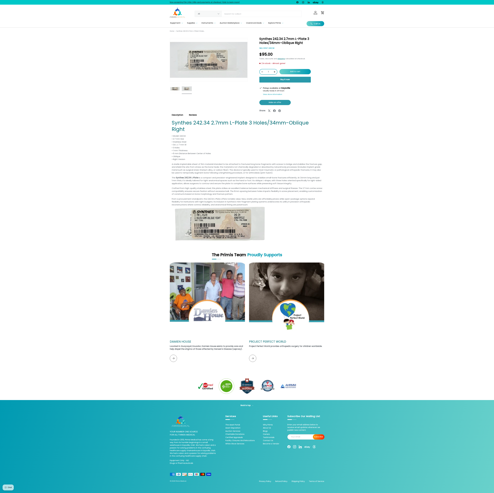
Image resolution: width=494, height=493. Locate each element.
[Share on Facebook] (274, 110)
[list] (208, 60)
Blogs (265, 431)
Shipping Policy (298, 481)
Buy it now (285, 79)
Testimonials (268, 437)
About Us (267, 428)
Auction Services (232, 431)
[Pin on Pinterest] (279, 110)
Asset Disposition (232, 428)
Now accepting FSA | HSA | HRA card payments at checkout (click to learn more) (205, 2)
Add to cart (295, 71)
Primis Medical (181, 481)
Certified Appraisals (234, 437)
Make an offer (275, 103)
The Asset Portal (232, 424)
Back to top (246, 405)
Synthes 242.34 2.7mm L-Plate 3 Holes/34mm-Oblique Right (190, 31)
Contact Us (268, 440)
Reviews (193, 115)
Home (172, 31)
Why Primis (268, 424)
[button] (322, 13)
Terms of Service (316, 481)
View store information (272, 94)
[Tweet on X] (269, 110)
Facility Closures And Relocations (240, 440)
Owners (266, 434)
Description (177, 115)
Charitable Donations (234, 434)
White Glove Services (234, 443)
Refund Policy (281, 481)
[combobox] (248, 14)
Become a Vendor (271, 443)
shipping (281, 58)
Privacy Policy (265, 481)
